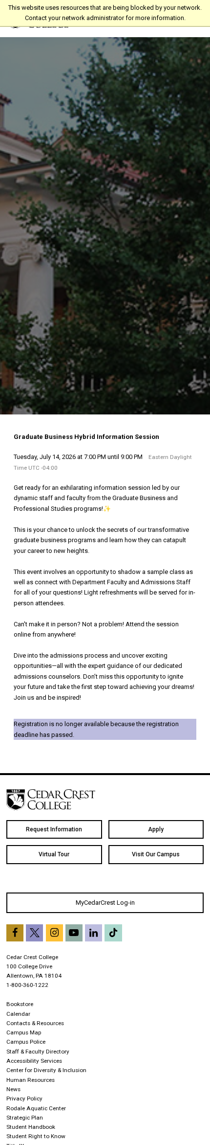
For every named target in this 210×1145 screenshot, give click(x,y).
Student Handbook (30, 1126)
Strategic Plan (24, 1117)
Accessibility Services (34, 1060)
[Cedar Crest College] (51, 800)
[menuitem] (54, 829)
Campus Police (25, 1041)
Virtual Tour (54, 854)
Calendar (18, 1013)
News (13, 1089)
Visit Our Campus (156, 854)
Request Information (54, 829)
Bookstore (19, 1004)
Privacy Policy (24, 1098)
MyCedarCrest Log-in (105, 902)
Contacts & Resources (35, 1023)
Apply (156, 829)
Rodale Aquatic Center (36, 1108)
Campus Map (23, 1032)
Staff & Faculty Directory (37, 1051)
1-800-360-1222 (27, 985)
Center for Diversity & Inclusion (46, 1070)
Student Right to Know (35, 1136)
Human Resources (30, 1079)
